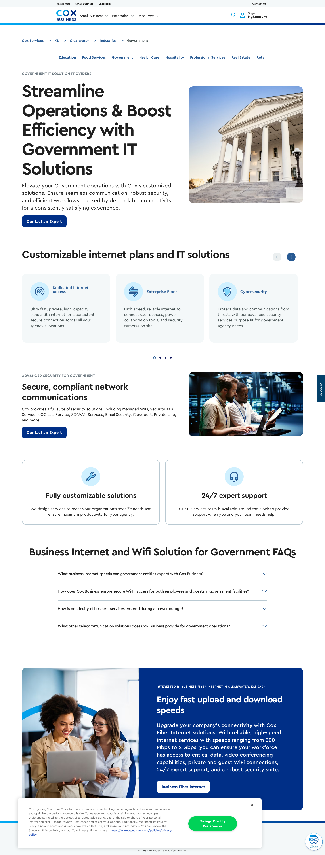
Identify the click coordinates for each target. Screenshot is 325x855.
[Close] (252, 805)
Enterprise (105, 3)
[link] (44, 221)
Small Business (84, 3)
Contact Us (259, 3)
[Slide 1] (154, 357)
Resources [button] (146, 16)
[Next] (291, 257)
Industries (108, 40)
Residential (63, 3)
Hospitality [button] (175, 57)
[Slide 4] (171, 357)
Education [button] (67, 57)
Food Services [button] (94, 57)
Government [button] (122, 57)
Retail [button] (261, 57)
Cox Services (33, 40)
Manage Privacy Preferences (213, 823)
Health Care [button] (149, 57)
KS (56, 40)
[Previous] (277, 257)
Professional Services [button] (207, 57)
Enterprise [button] (120, 16)
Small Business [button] (91, 16)
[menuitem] (94, 17)
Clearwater (79, 40)
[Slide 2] (160, 357)
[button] (233, 15)
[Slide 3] (165, 357)
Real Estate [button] (240, 57)
